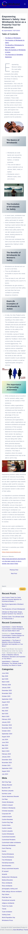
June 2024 (5, 742)
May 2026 (5, 676)
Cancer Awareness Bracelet (10, 796)
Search (4, 586)
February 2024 (6, 754)
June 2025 (5, 708)
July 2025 (5, 705)
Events (4, 851)
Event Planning (6, 848)
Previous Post (14, 569)
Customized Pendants (8, 839)
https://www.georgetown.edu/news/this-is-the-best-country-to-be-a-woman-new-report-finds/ (14, 561)
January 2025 (6, 722)
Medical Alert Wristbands (9, 877)
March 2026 (5, 682)
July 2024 (5, 739)
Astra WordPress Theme (20, 929)
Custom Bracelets (7, 819)
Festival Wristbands (8, 854)
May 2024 (5, 745)
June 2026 (5, 673)
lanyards (4, 874)
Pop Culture (5, 894)
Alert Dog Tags (6, 782)
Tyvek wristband (7, 911)
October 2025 (6, 696)
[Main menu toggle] (24, 4)
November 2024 (7, 728)
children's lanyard (7, 805)
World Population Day (8, 917)
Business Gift (6, 788)
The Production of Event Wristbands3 (13, 609)
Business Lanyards (7, 790)
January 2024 (6, 757)
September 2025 (7, 699)
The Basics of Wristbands (13, 38)
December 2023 (7, 759)
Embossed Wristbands (9, 845)
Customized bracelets (8, 836)
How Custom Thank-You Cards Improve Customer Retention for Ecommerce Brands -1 (12, 599)
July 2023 (5, 774)
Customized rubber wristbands (11, 842)
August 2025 (6, 702)
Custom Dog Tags (7, 822)
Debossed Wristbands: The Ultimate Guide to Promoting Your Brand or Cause (12, 663)
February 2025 (6, 719)
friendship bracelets (8, 862)
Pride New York (6, 897)
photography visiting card (10, 888)
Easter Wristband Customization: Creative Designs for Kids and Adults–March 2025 (13, 628)
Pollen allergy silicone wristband (12, 891)
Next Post (14, 573)
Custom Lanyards (7, 831)
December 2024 (7, 725)
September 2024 (7, 733)
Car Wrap (5, 799)
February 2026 (6, 684)
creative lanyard (7, 816)
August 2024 (6, 736)
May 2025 (5, 710)
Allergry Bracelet (7, 785)
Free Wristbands (7, 860)
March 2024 (5, 751)
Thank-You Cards (7, 906)
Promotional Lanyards (8, 900)
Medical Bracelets (7, 880)
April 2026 (5, 679)
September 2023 (7, 768)
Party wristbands (7, 883)
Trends (4, 909)
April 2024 (5, 748)
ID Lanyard (5, 871)
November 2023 (7, 762)
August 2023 (6, 771)
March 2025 (5, 716)
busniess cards (6, 793)
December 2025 (7, 690)
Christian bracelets (7, 811)
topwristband (6, 627)
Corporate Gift (6, 813)
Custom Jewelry (7, 828)
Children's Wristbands (8, 808)
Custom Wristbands (8, 834)
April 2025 (5, 713)
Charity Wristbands (8, 802)
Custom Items (6, 825)
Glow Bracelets (6, 865)
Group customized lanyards (10, 868)
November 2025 (7, 693)
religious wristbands (8, 903)
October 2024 (6, 731)
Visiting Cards (6, 914)
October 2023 (6, 765)
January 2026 (6, 687)
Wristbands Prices (7, 920)
